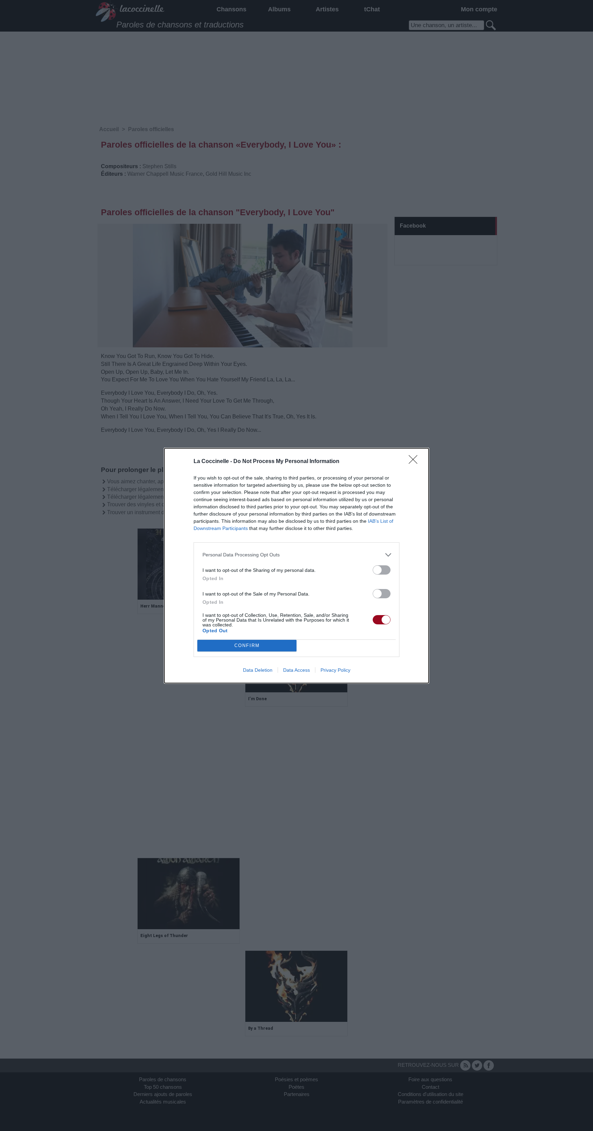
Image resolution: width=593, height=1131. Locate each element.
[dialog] (296, 565)
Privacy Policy (335, 670)
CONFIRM (247, 645)
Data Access (296, 670)
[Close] (415, 461)
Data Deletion (257, 670)
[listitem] (296, 554)
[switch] (382, 570)
